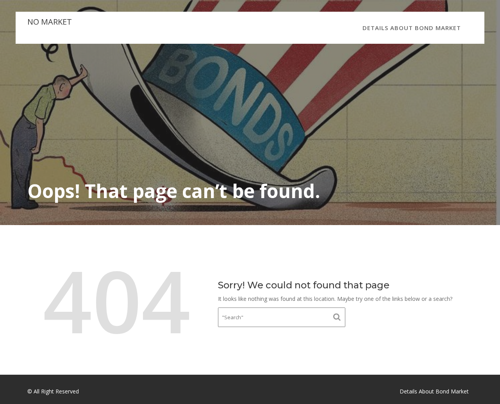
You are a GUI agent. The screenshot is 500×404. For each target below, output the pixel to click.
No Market (49, 21)
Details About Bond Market (411, 28)
